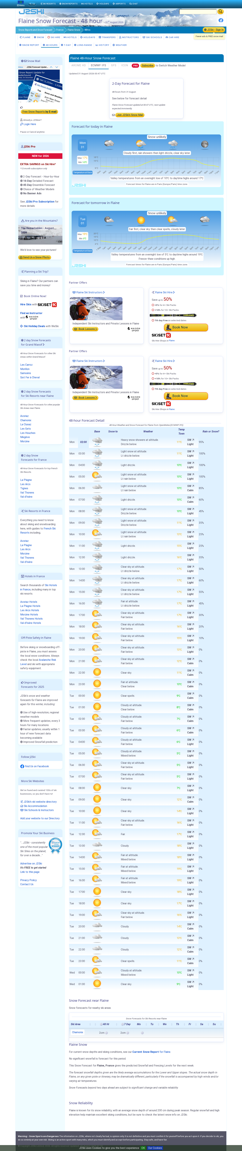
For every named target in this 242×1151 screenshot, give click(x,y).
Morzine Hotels (29, 614)
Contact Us (26, 884)
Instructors (130, 37)
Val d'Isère (26, 496)
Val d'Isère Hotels (30, 623)
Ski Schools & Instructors (39, 810)
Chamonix (77, 1032)
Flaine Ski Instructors (89, 292)
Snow (35, 30)
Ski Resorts (49, 3)
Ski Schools (154, 37)
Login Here (29, 124)
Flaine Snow (74, 30)
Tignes (24, 488)
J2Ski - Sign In (215, 29)
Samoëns (25, 373)
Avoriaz (24, 416)
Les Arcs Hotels (29, 610)
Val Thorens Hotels (31, 618)
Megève (25, 437)
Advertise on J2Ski (31, 863)
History (103, 45)
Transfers (108, 37)
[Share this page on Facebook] (221, 21)
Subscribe (147, 65)
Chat (135, 3)
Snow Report (30, 45)
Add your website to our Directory (40, 818)
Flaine (26, 37)
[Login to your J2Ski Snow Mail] (40, 83)
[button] (90, 1024)
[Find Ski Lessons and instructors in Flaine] (96, 308)
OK (143, 1148)
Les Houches (27, 433)
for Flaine (151, 1051)
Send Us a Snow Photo (36, 257)
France (60, 30)
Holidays (89, 37)
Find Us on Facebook (36, 766)
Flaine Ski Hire (164, 292)
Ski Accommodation (35, 806)
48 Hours (51, 45)
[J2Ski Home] (31, 13)
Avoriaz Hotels (28, 601)
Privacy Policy (28, 880)
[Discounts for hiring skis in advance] (47, 304)
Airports (120, 3)
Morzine (24, 441)
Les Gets (25, 428)
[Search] (220, 11)
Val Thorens (27, 492)
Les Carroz (26, 364)
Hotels (72, 37)
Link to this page (30, 872)
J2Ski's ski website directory (40, 801)
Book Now (180, 327)
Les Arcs (25, 484)
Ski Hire (55, 37)
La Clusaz (25, 424)
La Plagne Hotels (30, 606)
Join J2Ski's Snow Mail (130, 115)
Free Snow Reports (39, 111)
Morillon (24, 369)
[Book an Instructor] (32, 317)
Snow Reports (69, 3)
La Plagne (26, 479)
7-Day (67, 45)
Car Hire (173, 37)
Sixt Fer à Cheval (30, 377)
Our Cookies (155, 1148)
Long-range (84, 45)
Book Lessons (86, 329)
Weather (121, 45)
